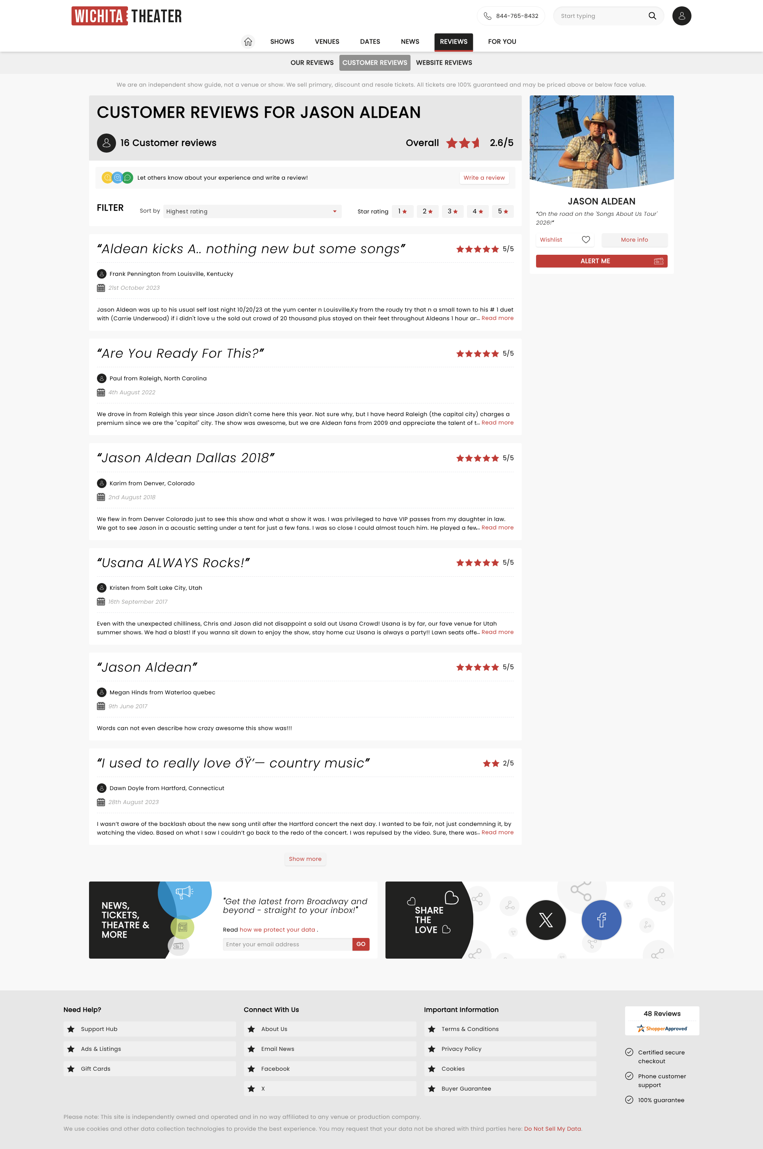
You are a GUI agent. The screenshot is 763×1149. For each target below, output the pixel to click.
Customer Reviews (375, 62)
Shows (282, 41)
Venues (327, 41)
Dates (370, 41)
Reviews (454, 41)
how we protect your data (278, 930)
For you (502, 41)
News (410, 41)
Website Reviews (444, 62)
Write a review (484, 178)
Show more (305, 859)
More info (634, 240)
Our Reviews (312, 62)
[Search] (654, 16)
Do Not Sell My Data (552, 1129)
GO (361, 944)
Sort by (150, 211)
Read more (498, 318)
